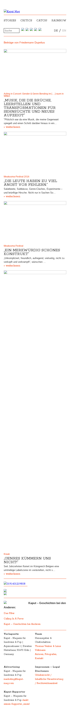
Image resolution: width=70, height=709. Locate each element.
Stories (10, 20)
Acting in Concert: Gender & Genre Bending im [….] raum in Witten (34, 95)
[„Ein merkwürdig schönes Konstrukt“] (35, 222)
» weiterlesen (12, 127)
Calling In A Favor (14, 618)
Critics (26, 20)
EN (64, 30)
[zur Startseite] (12, 11)
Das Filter (9, 613)
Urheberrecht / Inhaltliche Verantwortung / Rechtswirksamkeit (49, 679)
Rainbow (59, 20)
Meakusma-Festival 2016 (16, 177)
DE (56, 30)
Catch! (41, 20)
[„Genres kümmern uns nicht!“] (35, 410)
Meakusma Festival (13, 246)
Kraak (7, 554)
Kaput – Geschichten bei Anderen (22, 624)
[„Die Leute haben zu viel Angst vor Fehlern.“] (35, 152)
